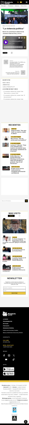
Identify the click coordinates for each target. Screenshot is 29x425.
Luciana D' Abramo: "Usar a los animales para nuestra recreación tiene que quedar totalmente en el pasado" (18, 148)
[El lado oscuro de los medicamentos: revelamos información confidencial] (7, 267)
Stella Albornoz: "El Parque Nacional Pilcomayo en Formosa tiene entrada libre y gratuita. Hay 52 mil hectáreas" (17, 159)
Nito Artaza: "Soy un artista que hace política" (18, 139)
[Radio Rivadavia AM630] (6, 2)
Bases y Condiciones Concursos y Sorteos (13, 332)
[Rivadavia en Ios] (8, 373)
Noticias (5, 323)
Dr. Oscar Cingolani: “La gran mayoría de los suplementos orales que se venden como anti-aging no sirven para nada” (14, 241)
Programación (7, 321)
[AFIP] (14, 409)
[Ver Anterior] (6, 62)
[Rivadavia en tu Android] (8, 369)
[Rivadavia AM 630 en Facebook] (5, 355)
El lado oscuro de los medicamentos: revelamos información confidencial (18, 171)
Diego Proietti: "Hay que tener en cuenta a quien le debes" (18, 132)
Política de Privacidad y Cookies (10, 330)
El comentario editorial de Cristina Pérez (18, 250)
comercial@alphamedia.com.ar (8, 400)
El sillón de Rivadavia (16, 137)
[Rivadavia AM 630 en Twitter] (15, 355)
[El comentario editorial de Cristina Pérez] (7, 250)
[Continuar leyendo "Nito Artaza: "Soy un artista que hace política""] (5, 138)
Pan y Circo (6, 82)
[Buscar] (26, 200)
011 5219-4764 (6, 342)
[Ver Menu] (26, 2)
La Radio (5, 319)
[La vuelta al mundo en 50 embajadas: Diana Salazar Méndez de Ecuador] (7, 258)
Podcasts (6, 325)
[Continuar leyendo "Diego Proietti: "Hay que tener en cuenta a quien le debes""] (6, 130)
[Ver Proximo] (23, 72)
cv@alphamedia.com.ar (14, 402)
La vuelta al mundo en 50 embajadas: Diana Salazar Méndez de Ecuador (14, 259)
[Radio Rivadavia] (9, 313)
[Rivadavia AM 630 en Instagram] (10, 355)
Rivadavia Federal (8, 328)
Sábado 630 (13, 129)
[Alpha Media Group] (14, 417)
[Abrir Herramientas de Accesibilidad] (26, 422)
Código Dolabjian (15, 166)
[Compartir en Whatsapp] (12, 53)
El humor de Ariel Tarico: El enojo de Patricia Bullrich (12, 73)
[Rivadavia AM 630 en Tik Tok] (13, 359)
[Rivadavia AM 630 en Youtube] (6, 359)
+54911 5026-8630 (7, 347)
